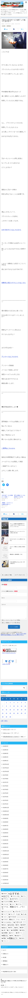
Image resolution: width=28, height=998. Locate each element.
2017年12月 (6, 764)
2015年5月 (5, 876)
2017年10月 (6, 771)
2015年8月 (5, 865)
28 (2, 716)
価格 (18, 924)
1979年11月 (6, 883)
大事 (4, 930)
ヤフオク (13, 917)
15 (6, 709)
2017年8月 (5, 778)
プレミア (5, 914)
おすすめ (14, 893)
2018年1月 (5, 760)
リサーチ (18, 922)
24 (14, 713)
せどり (6, 896)
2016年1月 (5, 847)
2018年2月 (5, 757)
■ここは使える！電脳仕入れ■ (8, 574)
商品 (17, 927)
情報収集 (23, 930)
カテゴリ (15, 899)
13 (25, 706)
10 (14, 706)
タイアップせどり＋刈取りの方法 (21, 574)
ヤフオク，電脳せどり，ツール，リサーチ (14, 919)
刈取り (11, 927)
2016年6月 (5, 829)
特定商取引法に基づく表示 (9, 971)
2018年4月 (5, 749)
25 (17, 713)
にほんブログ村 (6, 664)
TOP (13, 981)
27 (25, 713)
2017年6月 (5, 786)
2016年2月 (5, 843)
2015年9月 (5, 861)
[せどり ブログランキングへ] (9, 651)
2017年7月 (5, 782)
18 (17, 709)
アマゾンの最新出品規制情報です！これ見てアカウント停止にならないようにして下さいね (17, 525)
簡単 (12, 935)
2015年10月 (6, 858)
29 (6, 716)
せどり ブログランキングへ (9, 653)
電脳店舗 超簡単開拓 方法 (16, 554)
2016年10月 (6, 814)
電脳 (4, 938)
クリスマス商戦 (7, 901)
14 (2, 709)
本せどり (12, 932)
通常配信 (9, 26)
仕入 (4, 925)
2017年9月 (5, 775)
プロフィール (6, 729)
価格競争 (24, 924)
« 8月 (2, 720)
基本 (22, 927)
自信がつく (19, 935)
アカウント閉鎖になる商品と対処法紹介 (17, 547)
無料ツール (19, 932)
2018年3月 (5, 753)
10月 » (6, 720)
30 (10, 716)
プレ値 (24, 914)
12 (21, 706)
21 (2, 713)
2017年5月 (5, 789)
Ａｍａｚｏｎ (6, 940)
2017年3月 (5, 796)
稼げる (5, 935)
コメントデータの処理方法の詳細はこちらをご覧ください (13, 634)
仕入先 (11, 925)
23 (10, 713)
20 (25, 709)
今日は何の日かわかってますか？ (11, 736)
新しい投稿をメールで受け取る (11, 622)
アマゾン (5, 899)
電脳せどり (13, 938)
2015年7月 (5, 869)
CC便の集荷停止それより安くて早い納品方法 (17, 562)
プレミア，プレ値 (14, 914)
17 (14, 709)
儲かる (5, 927)
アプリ (24, 896)
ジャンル (5, 904)
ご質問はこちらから (8, 448)
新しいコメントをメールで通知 (11, 620)
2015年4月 (5, 879)
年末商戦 (15, 930)
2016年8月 (5, 822)
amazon (5, 893)
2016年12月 (6, 807)
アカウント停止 (16, 896)
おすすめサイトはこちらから (11, 230)
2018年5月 (5, 746)
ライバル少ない (7, 922)
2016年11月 (6, 811)
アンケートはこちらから (10, 356)
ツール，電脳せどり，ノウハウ (13, 908)
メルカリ (5, 916)
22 (6, 713)
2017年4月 (5, 793)
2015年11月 (6, 854)
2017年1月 (5, 804)
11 (17, 706)
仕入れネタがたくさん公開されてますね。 (17, 540)
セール (12, 904)
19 (21, 709)
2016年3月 (5, 840)
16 (10, 709)
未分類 (3, 26)
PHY (22, 736)
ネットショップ (7, 911)
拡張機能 (5, 932)
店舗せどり (5, 953)
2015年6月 (5, 872)
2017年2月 (5, 800)
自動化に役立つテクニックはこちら (14, 282)
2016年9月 (5, 818)
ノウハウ (17, 911)
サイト (17, 901)
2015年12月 (6, 850)
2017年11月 (6, 767)
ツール (19, 904)
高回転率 (22, 938)
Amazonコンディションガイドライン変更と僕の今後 (17, 532)
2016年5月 (5, 832)
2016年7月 (5, 825)
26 (21, 713)
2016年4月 (5, 836)
